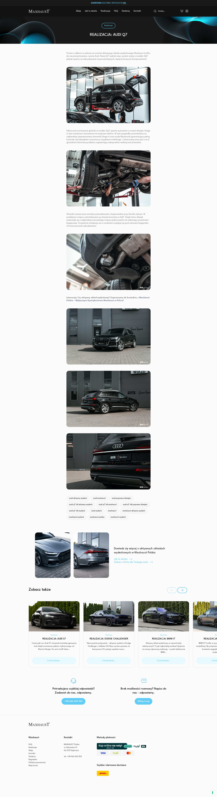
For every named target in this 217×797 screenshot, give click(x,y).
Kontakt (137, 11)
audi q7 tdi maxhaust (108, 505)
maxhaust (112, 511)
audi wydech (96, 511)
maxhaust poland (76, 517)
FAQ (116, 11)
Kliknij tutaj (143, 701)
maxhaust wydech (118, 517)
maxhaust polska (97, 517)
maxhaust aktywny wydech (134, 511)
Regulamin (33, 760)
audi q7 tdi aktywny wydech (80, 505)
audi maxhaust (99, 498)
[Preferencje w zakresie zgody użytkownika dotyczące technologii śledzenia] (212, 792)
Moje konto (33, 766)
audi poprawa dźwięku (121, 498)
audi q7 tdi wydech (77, 511)
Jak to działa (91, 11)
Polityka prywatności (37, 763)
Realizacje (105, 11)
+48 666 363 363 (73, 701)
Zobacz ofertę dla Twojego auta (131, 562)
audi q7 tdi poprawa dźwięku (135, 505)
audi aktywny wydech (78, 498)
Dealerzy (126, 11)
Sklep (78, 11)
